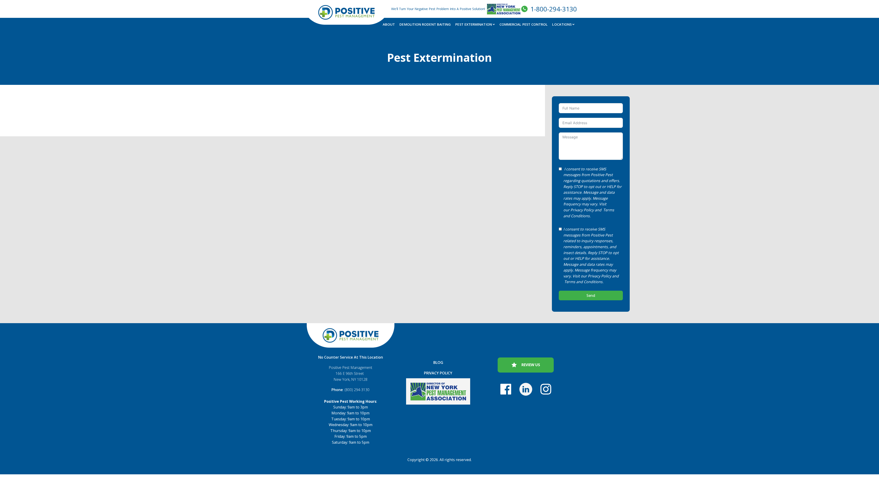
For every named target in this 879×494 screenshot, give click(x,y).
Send (590, 295)
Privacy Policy (582, 209)
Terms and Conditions (583, 281)
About (389, 24)
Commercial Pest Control (523, 24)
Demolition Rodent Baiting (425, 24)
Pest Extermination (473, 24)
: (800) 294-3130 (350, 389)
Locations (562, 24)
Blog (438, 362)
